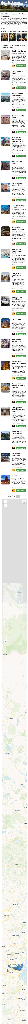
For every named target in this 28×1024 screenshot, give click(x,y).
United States (5, 14)
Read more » (3, 28)
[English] (25, 2)
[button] (14, 968)
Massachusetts (16, 14)
